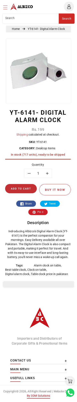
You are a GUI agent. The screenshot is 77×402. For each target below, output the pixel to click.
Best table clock (15, 269)
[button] (7, 8)
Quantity (38, 164)
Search (66, 18)
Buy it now (55, 189)
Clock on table (36, 269)
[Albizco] (39, 319)
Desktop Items (46, 148)
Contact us (20, 360)
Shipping (22, 134)
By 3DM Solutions (38, 395)
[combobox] (30, 18)
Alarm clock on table (47, 265)
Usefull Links (22, 378)
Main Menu (19, 369)
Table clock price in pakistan (49, 274)
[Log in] (69, 7)
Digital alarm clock (17, 274)
